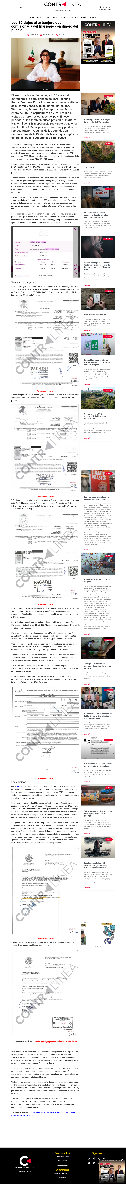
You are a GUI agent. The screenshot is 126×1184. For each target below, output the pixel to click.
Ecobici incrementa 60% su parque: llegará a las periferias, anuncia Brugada (97, 362)
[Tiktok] (106, 7)
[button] (95, 946)
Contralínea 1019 (107, 1176)
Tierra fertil (89, 167)
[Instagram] (99, 1158)
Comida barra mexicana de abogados (45, 1041)
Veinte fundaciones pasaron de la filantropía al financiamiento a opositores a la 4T (98, 716)
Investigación (52, 17)
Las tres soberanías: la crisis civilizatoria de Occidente (96, 498)
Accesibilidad (62, 1161)
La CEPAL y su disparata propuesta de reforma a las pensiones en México (96, 215)
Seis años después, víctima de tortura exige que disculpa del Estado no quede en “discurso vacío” (97, 266)
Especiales (74, 17)
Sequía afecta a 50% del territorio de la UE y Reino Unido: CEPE (95, 416)
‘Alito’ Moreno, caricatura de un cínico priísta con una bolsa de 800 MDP (98, 813)
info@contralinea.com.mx (62, 1173)
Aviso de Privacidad (62, 1156)
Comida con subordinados (68, 1041)
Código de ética (62, 1165)
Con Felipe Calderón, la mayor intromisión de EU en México (97, 121)
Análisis (63, 17)
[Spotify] (89, 1163)
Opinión (84, 17)
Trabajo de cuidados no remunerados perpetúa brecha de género (97, 666)
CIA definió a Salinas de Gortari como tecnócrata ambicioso (98, 765)
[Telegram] (94, 1163)
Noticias (93, 17)
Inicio (32, 17)
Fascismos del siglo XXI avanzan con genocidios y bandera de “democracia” (95, 865)
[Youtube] (109, 7)
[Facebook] (100, 7)
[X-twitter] (103, 7)
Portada (40, 17)
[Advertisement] (45, 1134)
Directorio (62, 1178)
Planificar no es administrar (96, 315)
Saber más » (87, 137)
